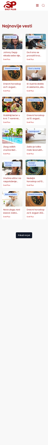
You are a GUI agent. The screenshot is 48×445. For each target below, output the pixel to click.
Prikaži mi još (24, 235)
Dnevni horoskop (12, 68)
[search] (43, 5)
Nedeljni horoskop (32, 164)
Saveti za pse (34, 37)
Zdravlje (8, 100)
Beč (6, 131)
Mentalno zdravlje (9, 164)
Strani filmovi (10, 37)
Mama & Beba (11, 194)
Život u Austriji (34, 68)
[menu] (37, 5)
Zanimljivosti (34, 131)
